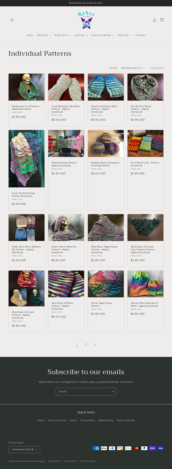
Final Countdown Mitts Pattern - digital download (104, 109)
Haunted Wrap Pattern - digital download (65, 164)
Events (73, 420)
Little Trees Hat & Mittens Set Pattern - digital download (26, 249)
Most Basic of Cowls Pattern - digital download (23, 315)
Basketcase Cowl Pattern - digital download (26, 108)
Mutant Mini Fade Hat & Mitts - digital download (144, 305)
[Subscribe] (112, 392)
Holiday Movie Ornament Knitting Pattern (105, 164)
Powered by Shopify (36, 461)
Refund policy (54, 461)
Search (41, 420)
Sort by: (114, 68)
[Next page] (95, 344)
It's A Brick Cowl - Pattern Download (145, 164)
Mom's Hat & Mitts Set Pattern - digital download (64, 249)
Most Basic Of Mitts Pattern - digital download (62, 306)
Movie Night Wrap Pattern (101, 305)
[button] (12, 20)
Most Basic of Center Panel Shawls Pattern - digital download (143, 249)
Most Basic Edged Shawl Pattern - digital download (104, 249)
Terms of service (87, 461)
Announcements (57, 420)
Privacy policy (70, 461)
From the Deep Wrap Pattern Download (23, 195)
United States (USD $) (22, 449)
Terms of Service (126, 420)
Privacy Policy (87, 420)
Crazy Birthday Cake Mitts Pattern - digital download (66, 109)
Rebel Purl (21, 461)
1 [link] (76, 344)
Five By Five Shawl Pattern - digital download (141, 109)
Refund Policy (105, 420)
